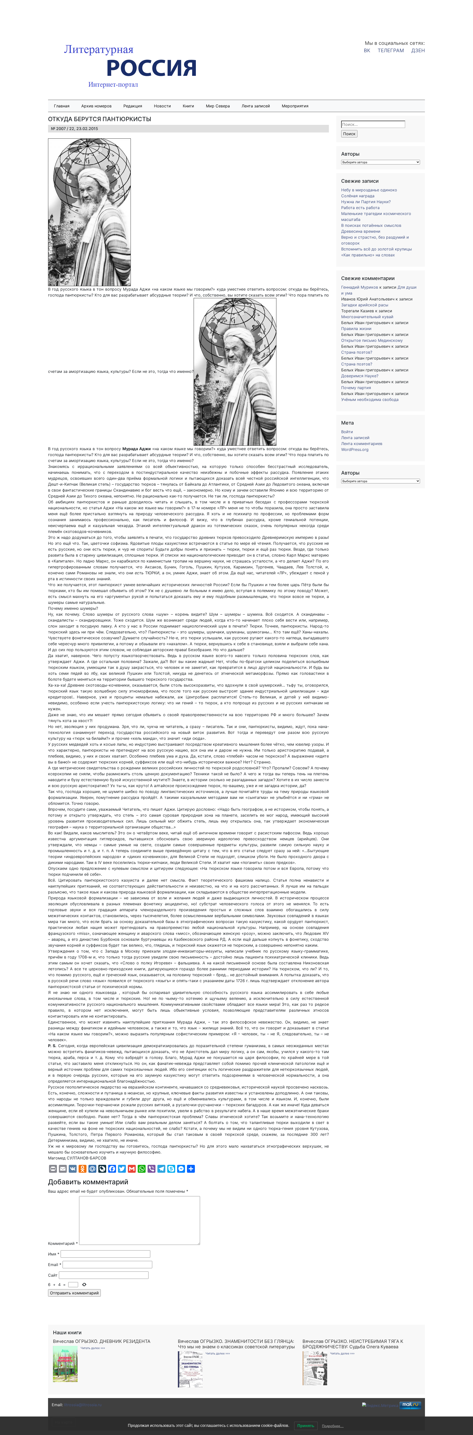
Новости (162, 105)
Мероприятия (295, 105)
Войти (347, 431)
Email (54, 1264)
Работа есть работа (360, 207)
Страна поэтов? (356, 352)
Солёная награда (357, 195)
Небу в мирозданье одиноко (369, 189)
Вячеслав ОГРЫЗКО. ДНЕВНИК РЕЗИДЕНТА (101, 1341)
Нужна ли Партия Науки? (366, 201)
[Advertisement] (39, 16)
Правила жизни (356, 328)
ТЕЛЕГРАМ (391, 50)
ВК (367, 50)
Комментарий (63, 1243)
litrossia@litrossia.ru (82, 1404)
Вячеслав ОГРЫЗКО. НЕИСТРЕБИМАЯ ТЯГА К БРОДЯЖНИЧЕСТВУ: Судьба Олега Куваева (353, 1343)
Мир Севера (218, 105)
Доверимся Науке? (359, 375)
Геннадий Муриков (359, 287)
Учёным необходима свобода (370, 399)
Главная (61, 105)
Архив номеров (96, 105)
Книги (188, 105)
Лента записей (256, 105)
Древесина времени (360, 231)
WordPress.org (355, 449)
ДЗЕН (418, 50)
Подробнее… (333, 1426)
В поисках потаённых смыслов (371, 225)
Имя (53, 1254)
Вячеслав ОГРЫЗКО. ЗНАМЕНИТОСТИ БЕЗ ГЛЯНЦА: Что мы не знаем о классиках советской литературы (236, 1343)
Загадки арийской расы (364, 304)
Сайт (53, 1275)
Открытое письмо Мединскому (372, 340)
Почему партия (356, 387)
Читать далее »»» (93, 1348)
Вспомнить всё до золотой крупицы (376, 249)
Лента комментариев (361, 443)
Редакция (132, 105)
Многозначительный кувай (367, 316)
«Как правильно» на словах (368, 254)
